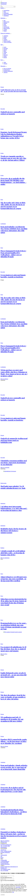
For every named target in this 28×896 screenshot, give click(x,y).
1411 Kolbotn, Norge (5, 869)
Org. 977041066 (4, 870)
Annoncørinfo (4, 855)
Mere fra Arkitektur (5, 840)
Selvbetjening (4, 847)
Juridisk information (5, 864)
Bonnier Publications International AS (9, 866)
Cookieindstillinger (5, 861)
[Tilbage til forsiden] (4, 2)
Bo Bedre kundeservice (6, 844)
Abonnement (3, 4)
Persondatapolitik (4, 862)
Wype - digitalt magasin (6, 851)
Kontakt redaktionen (5, 852)
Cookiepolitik (4, 860)
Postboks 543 (4, 868)
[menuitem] (14, 11)
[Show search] (1, 5)
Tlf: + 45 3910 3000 (5, 846)
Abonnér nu (3, 849)
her (13, 892)
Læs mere (18, 887)
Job (1, 856)
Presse (2, 857)
